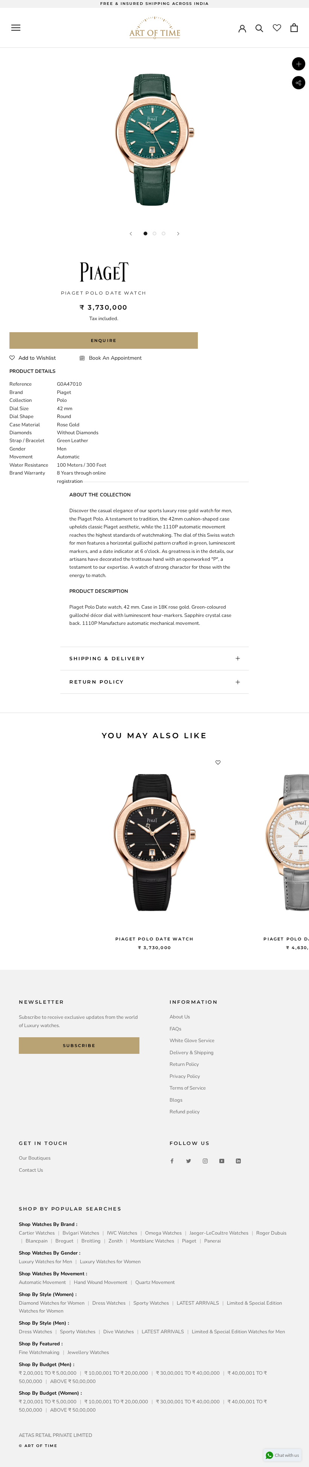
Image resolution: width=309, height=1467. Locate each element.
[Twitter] (188, 1161)
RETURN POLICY (96, 682)
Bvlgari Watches (81, 1233)
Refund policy (185, 1111)
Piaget (189, 1241)
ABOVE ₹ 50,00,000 (73, 1381)
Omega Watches (163, 1233)
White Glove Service (192, 1040)
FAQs (175, 1029)
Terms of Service (188, 1088)
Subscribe (79, 1045)
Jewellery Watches (88, 1352)
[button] (32, 358)
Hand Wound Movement (100, 1282)
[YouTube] (221, 1161)
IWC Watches (122, 1233)
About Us (180, 1017)
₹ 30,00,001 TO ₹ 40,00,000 (188, 1373)
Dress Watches (108, 1303)
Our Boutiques (34, 1158)
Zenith (115, 1241)
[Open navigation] (15, 27)
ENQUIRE (103, 340)
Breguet (64, 1241)
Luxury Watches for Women (110, 1261)
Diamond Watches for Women (51, 1303)
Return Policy (184, 1064)
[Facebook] (172, 1161)
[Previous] (131, 233)
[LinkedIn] (238, 1161)
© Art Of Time (38, 1445)
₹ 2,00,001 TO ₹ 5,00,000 (47, 1373)
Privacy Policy (185, 1076)
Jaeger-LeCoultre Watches (219, 1233)
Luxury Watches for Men (45, 1261)
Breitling (91, 1241)
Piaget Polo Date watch (154, 939)
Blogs (176, 1100)
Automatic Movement (42, 1282)
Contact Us (31, 1170)
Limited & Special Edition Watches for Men (238, 1331)
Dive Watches (118, 1331)
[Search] (259, 28)
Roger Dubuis (271, 1233)
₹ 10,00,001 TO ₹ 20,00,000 (116, 1373)
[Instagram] (205, 1161)
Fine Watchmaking (39, 1352)
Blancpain (36, 1241)
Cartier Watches (37, 1233)
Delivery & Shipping (192, 1052)
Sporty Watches (151, 1303)
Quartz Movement (155, 1282)
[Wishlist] (277, 28)
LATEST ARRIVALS (198, 1303)
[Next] (178, 233)
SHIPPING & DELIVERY (107, 658)
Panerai (212, 1241)
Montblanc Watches (152, 1241)
